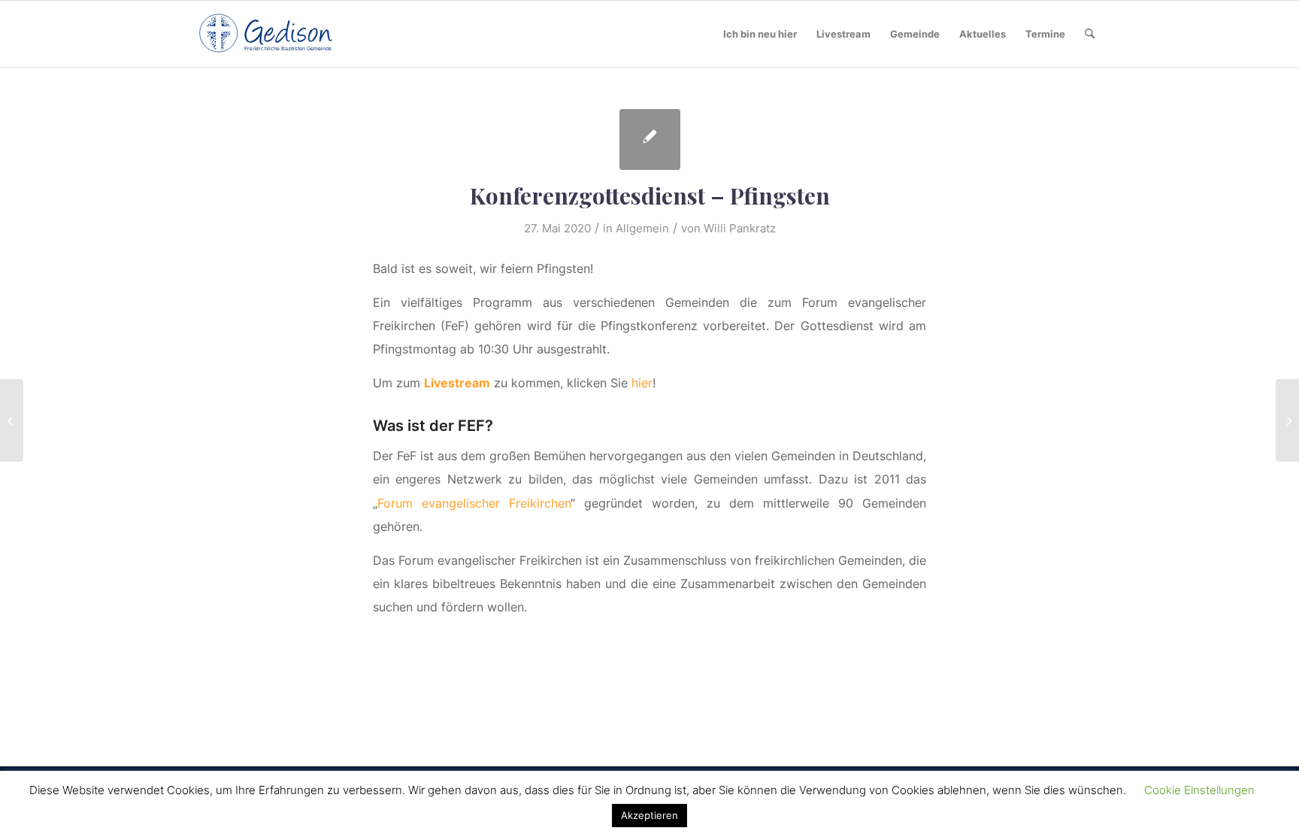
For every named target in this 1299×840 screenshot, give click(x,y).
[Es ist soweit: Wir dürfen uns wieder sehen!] (11, 420)
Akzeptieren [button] (649, 815)
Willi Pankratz (740, 228)
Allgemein (642, 228)
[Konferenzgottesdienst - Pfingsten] (649, 139)
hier (642, 382)
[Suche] (1089, 34)
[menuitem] (760, 34)
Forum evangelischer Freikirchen (474, 503)
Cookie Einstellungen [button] (1199, 790)
